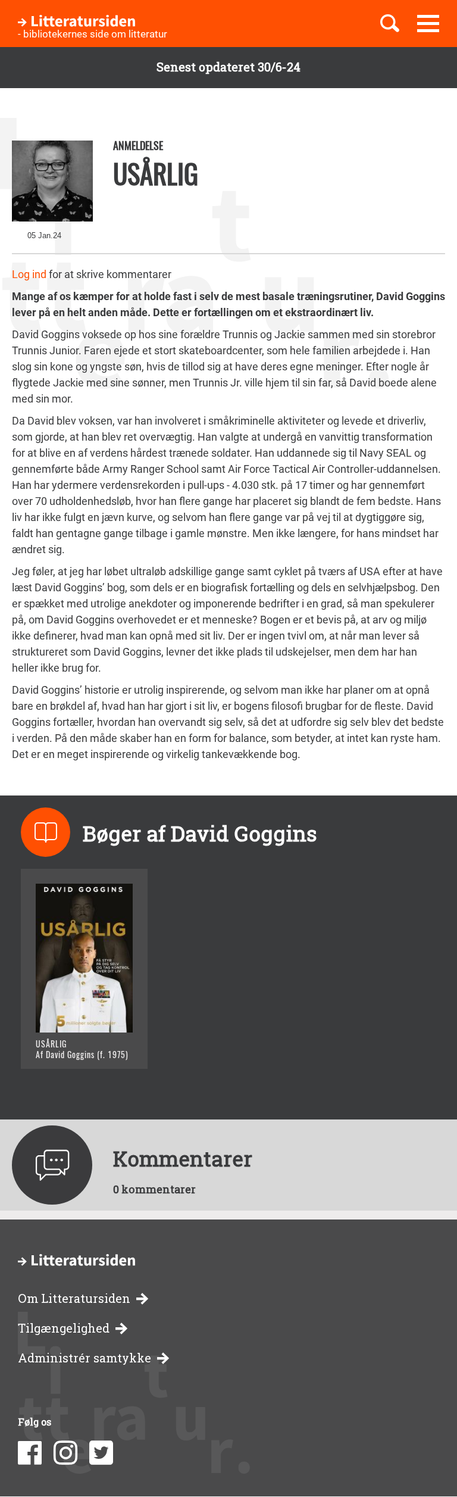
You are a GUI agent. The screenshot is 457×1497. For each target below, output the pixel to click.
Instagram (65, 1453)
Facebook (30, 1453)
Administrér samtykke (84, 1358)
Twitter (101, 1453)
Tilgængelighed (63, 1328)
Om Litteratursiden (74, 1298)
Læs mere (75, 1044)
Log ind (29, 274)
